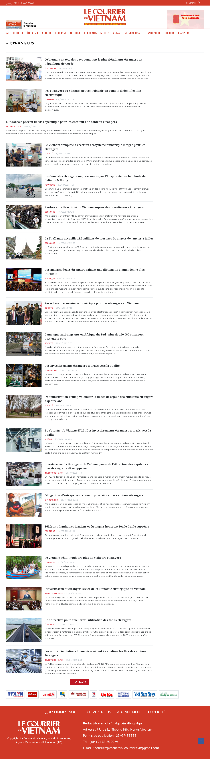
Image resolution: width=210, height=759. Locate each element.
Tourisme (61, 33)
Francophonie (153, 33)
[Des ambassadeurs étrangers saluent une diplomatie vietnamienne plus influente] (24, 279)
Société (46, 33)
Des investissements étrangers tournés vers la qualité (82, 365)
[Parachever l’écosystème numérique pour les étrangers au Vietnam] (24, 313)
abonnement (129, 712)
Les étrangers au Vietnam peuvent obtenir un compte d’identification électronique (93, 93)
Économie (32, 33)
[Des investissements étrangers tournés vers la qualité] (24, 375)
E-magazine (51, 370)
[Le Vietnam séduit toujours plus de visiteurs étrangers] (24, 567)
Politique (17, 33)
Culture (75, 33)
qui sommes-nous (62, 712)
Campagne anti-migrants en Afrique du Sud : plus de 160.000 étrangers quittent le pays (94, 336)
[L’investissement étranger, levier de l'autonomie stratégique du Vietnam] (24, 598)
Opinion (169, 33)
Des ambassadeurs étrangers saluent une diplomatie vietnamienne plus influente (95, 272)
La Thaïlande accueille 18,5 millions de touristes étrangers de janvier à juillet (99, 238)
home (8, 33)
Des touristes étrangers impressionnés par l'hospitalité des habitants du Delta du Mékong (95, 178)
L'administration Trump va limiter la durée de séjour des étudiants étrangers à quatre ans (99, 399)
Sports (104, 33)
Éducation (50, 68)
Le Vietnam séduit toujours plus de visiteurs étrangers (83, 557)
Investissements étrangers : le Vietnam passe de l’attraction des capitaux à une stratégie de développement (97, 466)
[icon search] (199, 3)
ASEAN (116, 33)
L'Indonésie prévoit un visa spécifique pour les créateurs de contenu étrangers (61, 122)
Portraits (90, 33)
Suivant (81, 682)
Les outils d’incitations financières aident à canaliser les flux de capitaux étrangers (96, 653)
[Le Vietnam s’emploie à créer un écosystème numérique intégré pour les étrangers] (24, 155)
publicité (157, 712)
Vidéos (48, 439)
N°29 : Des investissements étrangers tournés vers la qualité (98, 432)
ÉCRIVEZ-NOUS (98, 712)
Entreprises (51, 500)
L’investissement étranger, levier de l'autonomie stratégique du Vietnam (95, 589)
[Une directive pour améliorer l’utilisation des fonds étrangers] (24, 630)
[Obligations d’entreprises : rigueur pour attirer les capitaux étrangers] (24, 505)
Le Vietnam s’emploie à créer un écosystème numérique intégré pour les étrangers (95, 147)
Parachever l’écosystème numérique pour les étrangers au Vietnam (92, 303)
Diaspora (183, 33)
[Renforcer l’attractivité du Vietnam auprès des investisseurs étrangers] (24, 217)
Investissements (54, 473)
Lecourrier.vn (105, 17)
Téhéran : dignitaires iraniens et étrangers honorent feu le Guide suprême (97, 526)
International (132, 33)
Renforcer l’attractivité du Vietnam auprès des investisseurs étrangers (94, 207)
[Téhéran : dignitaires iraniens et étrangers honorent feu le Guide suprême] (24, 536)
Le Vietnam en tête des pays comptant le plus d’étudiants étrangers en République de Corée (93, 61)
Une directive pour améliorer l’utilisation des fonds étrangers (88, 620)
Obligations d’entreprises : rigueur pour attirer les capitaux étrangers (94, 495)
